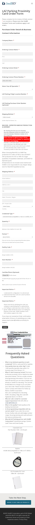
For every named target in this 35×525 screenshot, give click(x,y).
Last (3, 63)
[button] (32, 3)
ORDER (5, 327)
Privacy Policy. (23, 519)
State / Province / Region (9, 197)
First (3, 56)
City (3, 191)
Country (4, 209)
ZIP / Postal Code (6, 203)
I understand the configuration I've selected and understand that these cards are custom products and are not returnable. (17, 294)
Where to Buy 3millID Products (18, 502)
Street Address (6, 178)
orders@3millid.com (11, 403)
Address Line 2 (6, 184)
